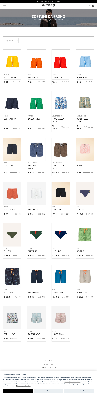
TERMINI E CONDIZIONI (49, 368)
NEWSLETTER (48, 364)
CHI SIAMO (48, 361)
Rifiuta (48, 391)
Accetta (18, 391)
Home (36, 20)
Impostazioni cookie (79, 391)
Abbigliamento (44, 20)
